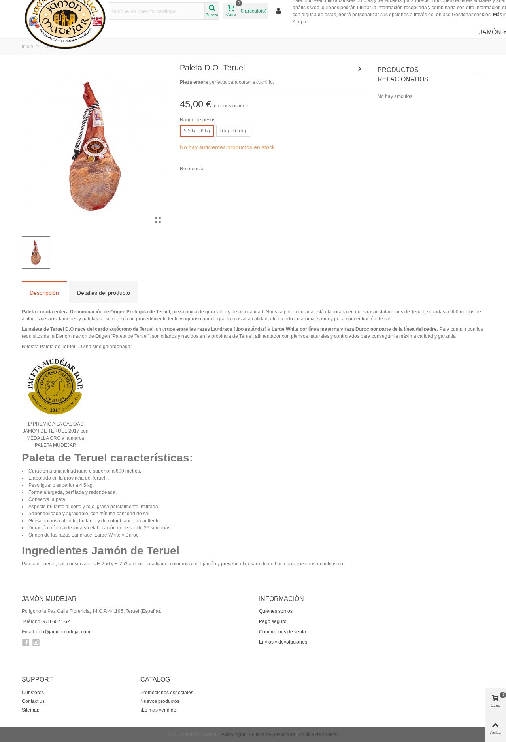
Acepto (300, 21)
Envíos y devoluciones (283, 642)
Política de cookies (318, 734)
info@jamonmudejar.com (63, 632)
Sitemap (31, 710)
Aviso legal (233, 734)
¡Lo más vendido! (158, 710)
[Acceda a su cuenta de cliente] (279, 11)
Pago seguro (273, 621)
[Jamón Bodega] (360, 69)
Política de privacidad (272, 734)
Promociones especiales (166, 692)
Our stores (33, 692)
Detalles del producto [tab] (103, 293)
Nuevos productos (159, 701)
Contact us (33, 701)
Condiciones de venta (282, 632)
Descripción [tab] (44, 293)
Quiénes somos (276, 611)
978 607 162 (56, 621)
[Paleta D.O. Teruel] (158, 220)
